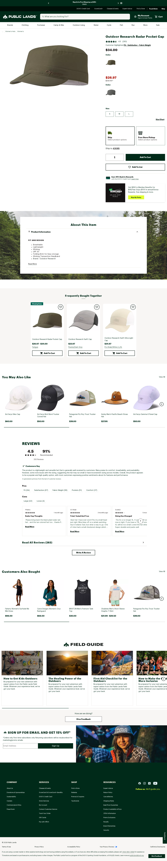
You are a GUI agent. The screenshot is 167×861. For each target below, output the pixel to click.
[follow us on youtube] (155, 783)
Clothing (25, 25)
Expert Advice (128, 9)
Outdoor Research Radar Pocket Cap (47, 339)
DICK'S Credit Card (83, 9)
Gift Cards (42, 817)
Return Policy (107, 792)
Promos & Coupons (77, 796)
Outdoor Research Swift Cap (80, 339)
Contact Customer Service (48, 809)
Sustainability (11, 796)
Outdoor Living (79, 25)
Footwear (41, 25)
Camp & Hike (59, 25)
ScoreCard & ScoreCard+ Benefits (50, 792)
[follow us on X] (150, 783)
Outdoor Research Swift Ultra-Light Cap (119, 339)
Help (163, 9)
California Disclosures (157, 847)
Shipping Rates (108, 801)
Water (96, 25)
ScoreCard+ (98, 9)
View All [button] (162, 377)
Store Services (44, 801)
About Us (10, 788)
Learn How (135, 179)
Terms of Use (6, 847)
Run (133, 25)
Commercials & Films (14, 805)
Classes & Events (113, 9)
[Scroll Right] (140, 521)
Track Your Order (44, 813)
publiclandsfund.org (137, 855)
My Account (43, 805)
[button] (116, 148)
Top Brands (75, 801)
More (145, 25)
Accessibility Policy (73, 847)
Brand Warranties (109, 826)
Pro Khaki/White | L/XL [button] (113, 347)
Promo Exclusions (109, 817)
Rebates (74, 792)
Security (106, 830)
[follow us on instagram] (145, 783)
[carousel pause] (121, 3)
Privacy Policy (39, 847)
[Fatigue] (111, 62)
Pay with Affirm (44, 822)
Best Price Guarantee (110, 805)
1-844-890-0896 (128, 852)
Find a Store (141, 9)
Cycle (109, 25)
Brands (10, 25)
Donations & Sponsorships (16, 792)
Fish (121, 25)
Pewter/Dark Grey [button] (75, 347)
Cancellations (108, 796)
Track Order (153, 9)
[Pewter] (111, 92)
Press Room (11, 809)
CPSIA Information (109, 813)
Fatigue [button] (35, 347)
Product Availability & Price (112, 809)
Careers (9, 801)
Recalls (105, 822)
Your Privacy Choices (107, 847)
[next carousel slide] (118, 3)
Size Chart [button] (160, 119)
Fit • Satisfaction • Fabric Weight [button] (137, 45)
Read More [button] (32, 264)
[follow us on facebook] (140, 783)
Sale (158, 25)
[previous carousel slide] (48, 3)
